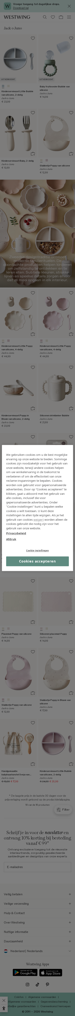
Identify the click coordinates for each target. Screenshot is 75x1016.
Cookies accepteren (37, 561)
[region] (37, 508)
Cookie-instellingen (37, 550)
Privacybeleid (16, 533)
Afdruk (11, 539)
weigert (38, 519)
